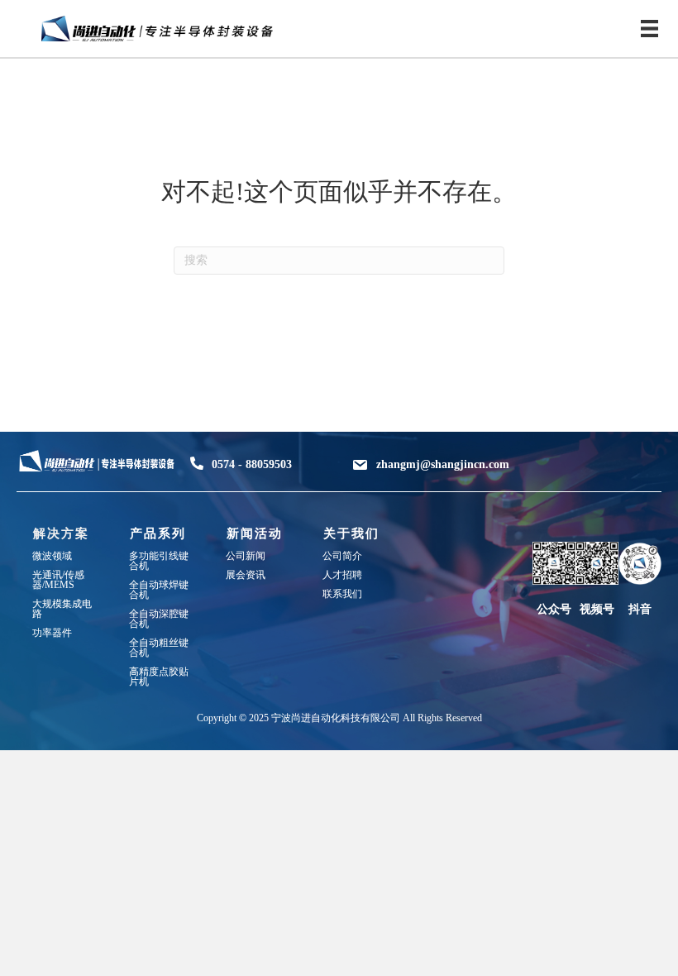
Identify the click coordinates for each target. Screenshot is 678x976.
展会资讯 (245, 575)
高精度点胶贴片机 (159, 676)
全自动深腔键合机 (159, 618)
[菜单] (649, 28)
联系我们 (342, 594)
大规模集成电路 (62, 609)
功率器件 (52, 633)
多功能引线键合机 (159, 561)
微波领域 (52, 556)
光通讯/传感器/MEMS (58, 580)
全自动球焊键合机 (159, 589)
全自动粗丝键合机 (159, 647)
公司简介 (342, 556)
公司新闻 (245, 556)
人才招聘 (342, 575)
